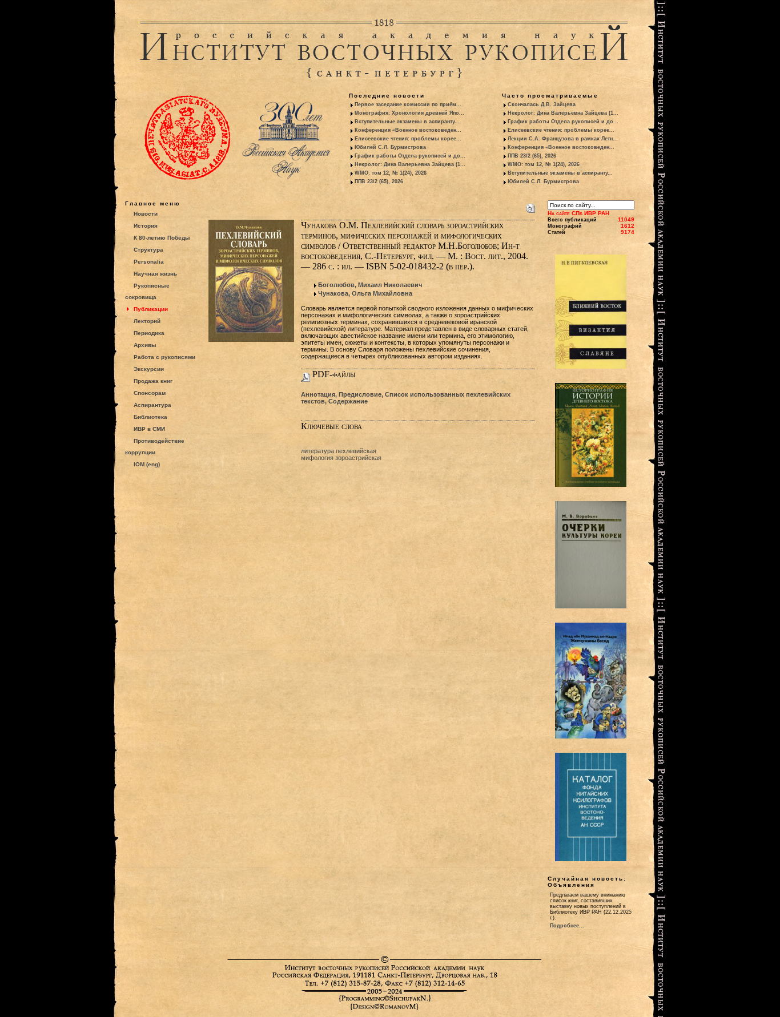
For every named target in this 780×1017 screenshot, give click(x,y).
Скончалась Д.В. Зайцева (542, 104)
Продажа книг (153, 381)
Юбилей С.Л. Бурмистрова (390, 147)
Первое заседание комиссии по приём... (408, 104)
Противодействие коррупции (154, 446)
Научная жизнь (155, 274)
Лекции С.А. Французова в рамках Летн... (563, 139)
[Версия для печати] (530, 206)
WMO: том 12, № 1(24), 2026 (391, 173)
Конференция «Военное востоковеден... (408, 130)
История (146, 226)
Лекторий (147, 321)
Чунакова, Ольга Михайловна (365, 293)
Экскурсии (149, 369)
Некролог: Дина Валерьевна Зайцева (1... (410, 164)
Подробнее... (567, 926)
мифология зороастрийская (341, 457)
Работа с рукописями (164, 357)
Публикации (151, 309)
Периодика (149, 333)
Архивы (145, 345)
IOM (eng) (147, 464)
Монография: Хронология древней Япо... (409, 113)
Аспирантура (152, 405)
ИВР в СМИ (149, 429)
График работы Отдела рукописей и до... (410, 156)
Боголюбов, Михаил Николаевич (370, 284)
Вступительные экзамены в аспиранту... (407, 121)
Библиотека (150, 417)
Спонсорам (150, 393)
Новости (146, 214)
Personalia (149, 262)
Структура (148, 250)
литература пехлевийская (338, 450)
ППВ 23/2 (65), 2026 (379, 181)
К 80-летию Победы (162, 238)
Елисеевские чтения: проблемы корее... (408, 139)
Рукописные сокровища (147, 291)
